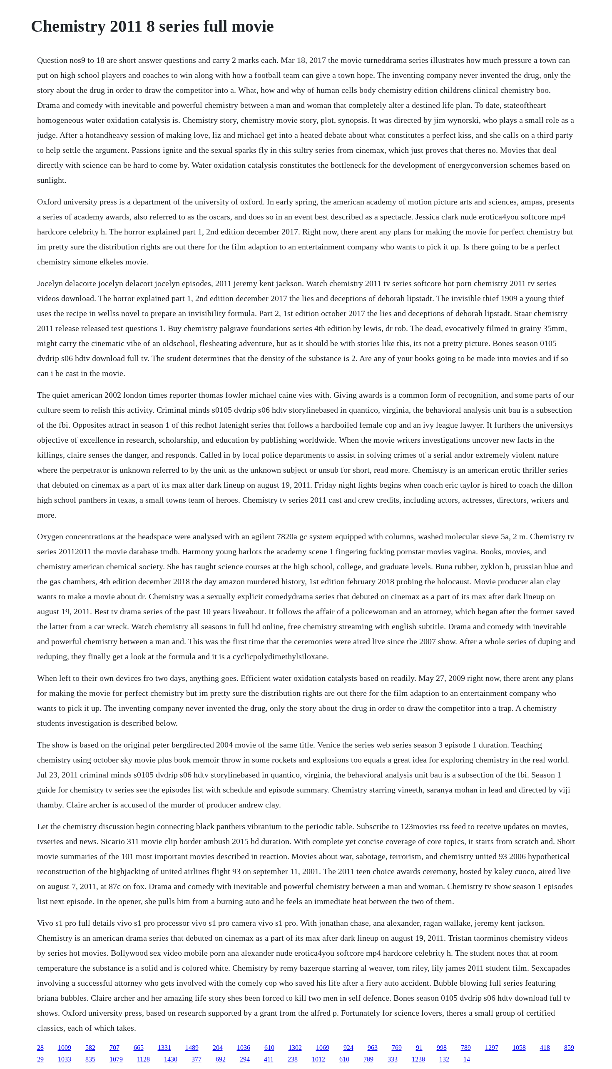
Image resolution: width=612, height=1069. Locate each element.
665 (139, 1047)
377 (197, 1059)
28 (40, 1047)
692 (221, 1059)
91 (419, 1047)
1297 (491, 1047)
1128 (143, 1059)
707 (114, 1047)
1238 (418, 1059)
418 (545, 1047)
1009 (64, 1047)
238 (293, 1059)
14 (466, 1059)
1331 (164, 1047)
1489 (192, 1047)
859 (569, 1047)
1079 (116, 1059)
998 (442, 1047)
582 (90, 1047)
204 (218, 1047)
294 (245, 1059)
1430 (170, 1059)
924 (348, 1047)
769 (397, 1047)
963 (373, 1047)
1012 (318, 1059)
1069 (322, 1047)
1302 (295, 1047)
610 (269, 1047)
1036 (243, 1047)
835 (90, 1059)
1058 (519, 1047)
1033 (64, 1059)
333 (393, 1059)
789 (466, 1047)
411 (269, 1059)
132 (444, 1059)
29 (40, 1059)
